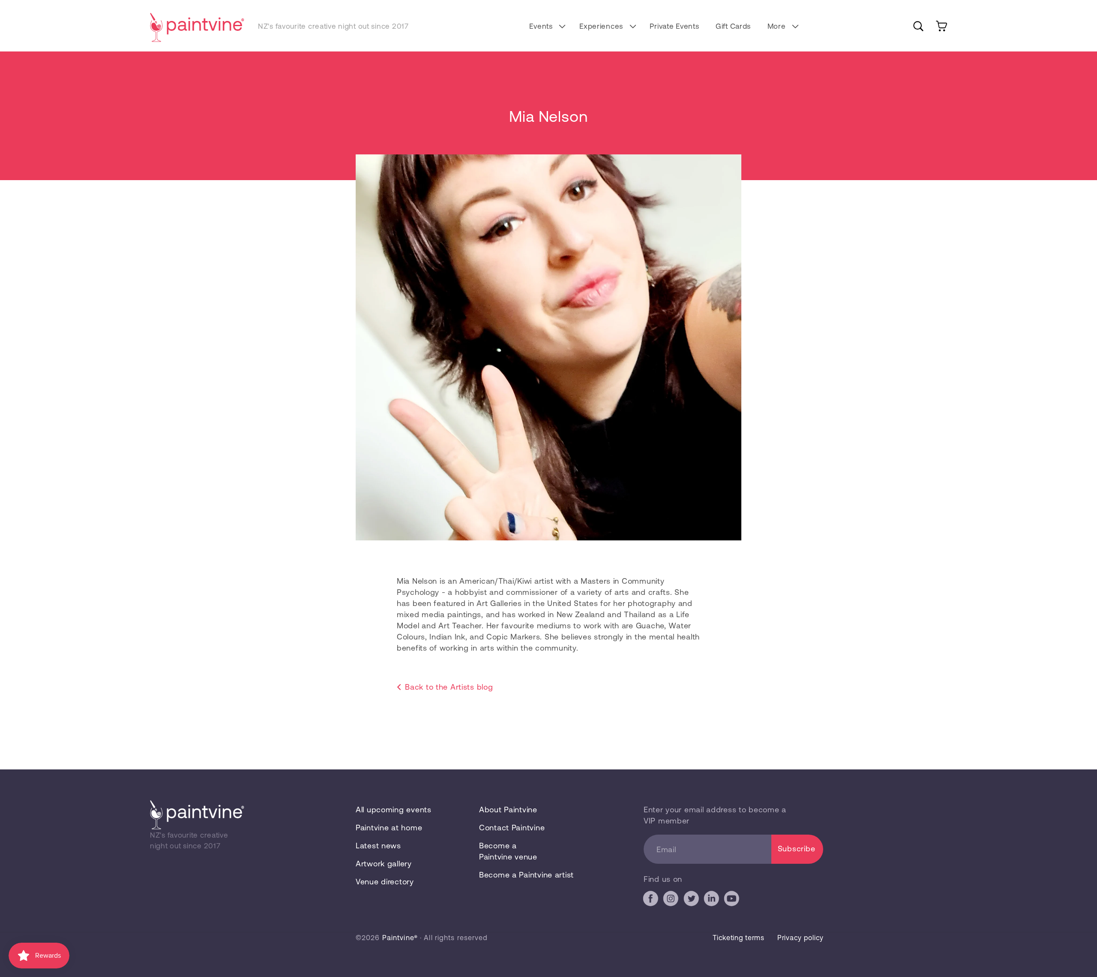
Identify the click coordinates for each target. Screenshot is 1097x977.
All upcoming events (394, 809)
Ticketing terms (738, 937)
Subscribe (796, 848)
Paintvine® (400, 937)
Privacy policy (800, 937)
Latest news (378, 845)
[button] (546, 25)
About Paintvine (508, 809)
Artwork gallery (384, 863)
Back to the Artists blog (449, 686)
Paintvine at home (389, 827)
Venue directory (385, 881)
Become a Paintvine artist (526, 874)
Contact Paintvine (512, 827)
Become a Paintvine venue (508, 851)
